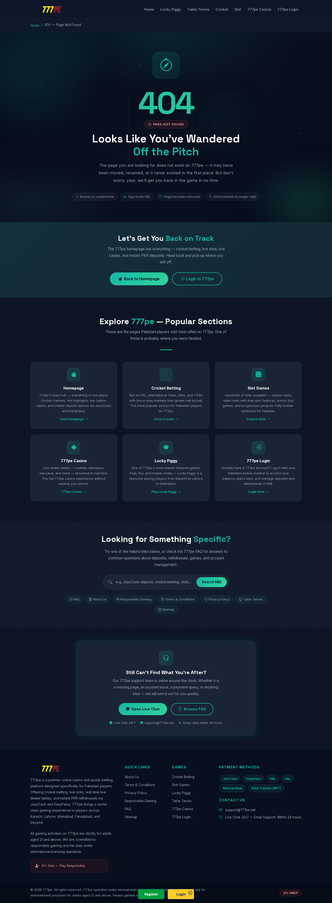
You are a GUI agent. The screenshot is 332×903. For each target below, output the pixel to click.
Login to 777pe (200, 279)
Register (151, 894)
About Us (100, 599)
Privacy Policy (219, 599)
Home (149, 9)
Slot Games (181, 785)
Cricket (222, 9)
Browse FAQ (195, 709)
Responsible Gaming (135, 599)
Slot (238, 9)
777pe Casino (259, 9)
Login (181, 894)
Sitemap (168, 609)
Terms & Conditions (180, 599)
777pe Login (287, 9)
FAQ (76, 599)
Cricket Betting (183, 777)
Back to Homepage (142, 279)
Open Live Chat (145, 709)
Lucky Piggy (170, 9)
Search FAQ (211, 582)
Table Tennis (198, 9)
